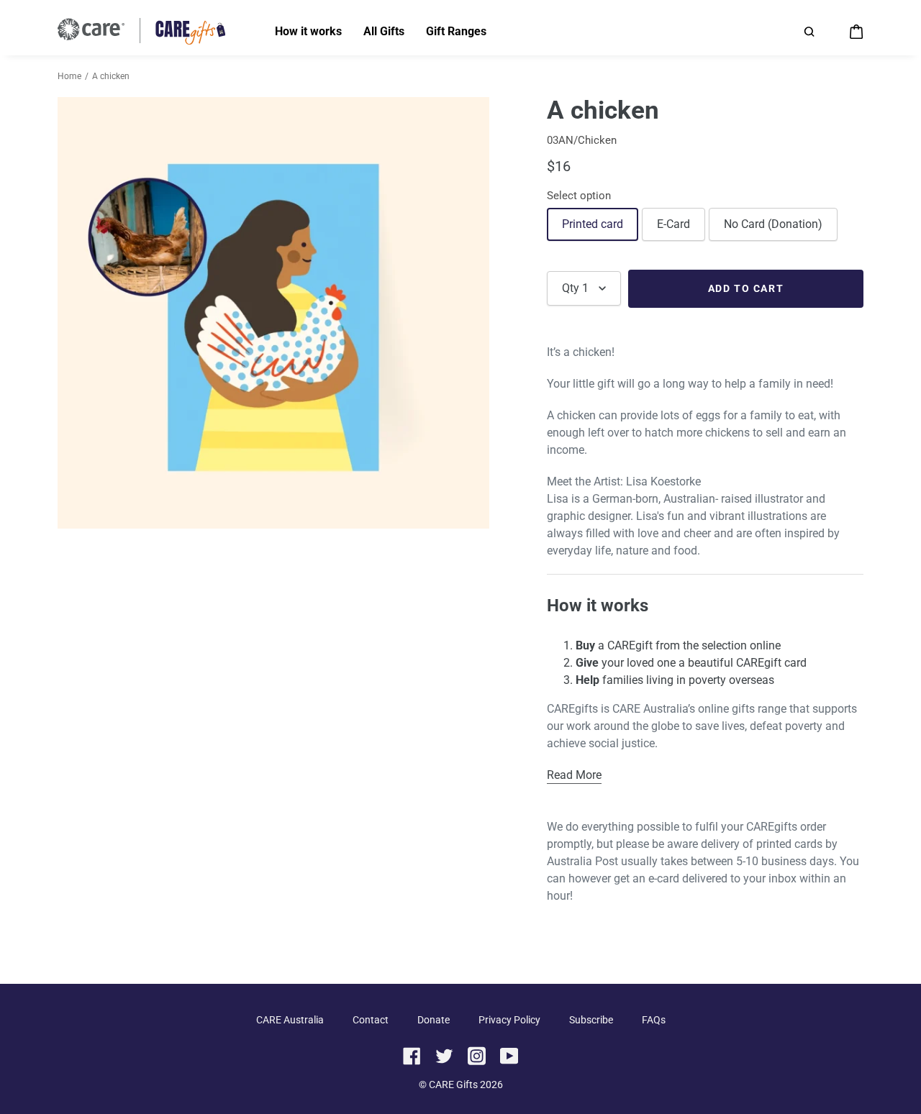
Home (69, 76)
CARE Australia (290, 1020)
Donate (433, 1020)
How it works (308, 31)
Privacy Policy (509, 1020)
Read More (574, 775)
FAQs (654, 1020)
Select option (579, 195)
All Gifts (383, 31)
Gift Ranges (456, 31)
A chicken (111, 76)
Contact (371, 1020)
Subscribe (591, 1020)
